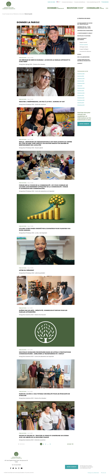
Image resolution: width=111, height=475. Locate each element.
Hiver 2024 (79, 85)
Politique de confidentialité (93, 472)
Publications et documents (18, 14)
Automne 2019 (80, 102)
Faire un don (51, 2)
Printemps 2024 (80, 83)
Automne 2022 (80, 90)
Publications (22, 57)
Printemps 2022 (80, 93)
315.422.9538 (17, 465)
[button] (58, 2)
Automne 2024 (80, 81)
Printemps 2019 (80, 105)
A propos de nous (9, 14)
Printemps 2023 (80, 88)
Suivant (69, 444)
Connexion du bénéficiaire (79, 2)
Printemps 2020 (80, 100)
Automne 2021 (80, 95)
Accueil (3, 14)
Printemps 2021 (80, 97)
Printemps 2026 (80, 73)
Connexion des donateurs (67, 2)
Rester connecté (84, 123)
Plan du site (103, 472)
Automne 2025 (80, 76)
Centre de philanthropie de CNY (93, 2)
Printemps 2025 (80, 78)
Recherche (106, 2)
